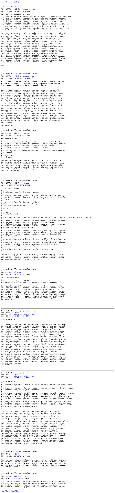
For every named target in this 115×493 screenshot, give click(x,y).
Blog (17, 2)
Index (3, 2)
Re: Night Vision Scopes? (20, 133)
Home (7, 2)
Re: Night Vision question (20, 184)
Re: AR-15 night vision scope (21, 77)
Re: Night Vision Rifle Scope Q (22, 314)
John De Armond (12, 6)
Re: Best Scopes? (16, 272)
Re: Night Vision (16, 455)
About (12, 2)
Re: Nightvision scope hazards (22, 10)
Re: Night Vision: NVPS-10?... (22, 476)
